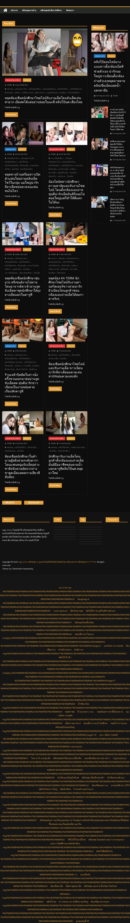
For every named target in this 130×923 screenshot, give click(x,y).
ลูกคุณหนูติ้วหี (82, 921)
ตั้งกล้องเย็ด (9, 93)
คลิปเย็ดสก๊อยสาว (11, 162)
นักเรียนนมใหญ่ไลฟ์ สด (68, 777)
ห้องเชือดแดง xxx (100, 785)
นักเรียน (7, 169)
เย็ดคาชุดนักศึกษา (25, 273)
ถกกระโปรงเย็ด (33, 265)
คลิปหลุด (10, 89)
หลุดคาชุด (70, 711)
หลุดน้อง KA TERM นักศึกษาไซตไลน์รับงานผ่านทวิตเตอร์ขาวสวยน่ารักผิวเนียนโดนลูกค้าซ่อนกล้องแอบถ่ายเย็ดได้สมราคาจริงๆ (65, 288)
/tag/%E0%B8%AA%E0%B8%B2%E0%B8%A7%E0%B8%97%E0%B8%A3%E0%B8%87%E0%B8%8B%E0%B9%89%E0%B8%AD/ (65, 890)
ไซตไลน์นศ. (61, 273)
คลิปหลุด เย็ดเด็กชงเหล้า (93, 777)
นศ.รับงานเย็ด (53, 358)
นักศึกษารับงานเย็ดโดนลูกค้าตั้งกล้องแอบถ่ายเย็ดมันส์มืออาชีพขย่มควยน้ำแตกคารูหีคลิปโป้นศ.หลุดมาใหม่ (66, 464)
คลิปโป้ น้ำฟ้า (65, 657)
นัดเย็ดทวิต (64, 269)
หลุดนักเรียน (17, 269)
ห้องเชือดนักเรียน (26, 169)
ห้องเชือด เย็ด (56, 886)
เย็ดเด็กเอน (33, 369)
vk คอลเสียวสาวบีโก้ (120, 785)
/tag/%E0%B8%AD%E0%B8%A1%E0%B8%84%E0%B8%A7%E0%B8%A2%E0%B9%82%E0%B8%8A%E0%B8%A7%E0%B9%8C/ (65, 653)
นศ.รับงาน (18, 366)
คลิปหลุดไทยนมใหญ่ (65, 727)
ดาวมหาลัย (79, 165)
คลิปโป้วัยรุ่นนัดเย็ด (11, 165)
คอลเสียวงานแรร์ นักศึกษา (95, 723)
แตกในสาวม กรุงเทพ (113, 645)
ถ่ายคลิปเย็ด (34, 165)
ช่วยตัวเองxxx (64, 649)
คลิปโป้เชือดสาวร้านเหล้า (14, 362)
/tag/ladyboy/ (120, 758)
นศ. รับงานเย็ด (63, 169)
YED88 (9, 85)
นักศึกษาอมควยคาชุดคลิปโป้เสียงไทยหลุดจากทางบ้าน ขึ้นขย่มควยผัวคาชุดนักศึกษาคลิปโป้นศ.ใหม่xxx (118, 148)
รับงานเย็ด (52, 172)
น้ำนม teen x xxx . (85, 711)
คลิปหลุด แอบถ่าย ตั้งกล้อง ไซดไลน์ (100, 886)
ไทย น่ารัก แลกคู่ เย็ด (40, 758)
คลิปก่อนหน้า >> (35, 502)
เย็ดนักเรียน (65, 789)
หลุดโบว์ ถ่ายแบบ (119, 723)
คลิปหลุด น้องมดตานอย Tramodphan (106, 839)
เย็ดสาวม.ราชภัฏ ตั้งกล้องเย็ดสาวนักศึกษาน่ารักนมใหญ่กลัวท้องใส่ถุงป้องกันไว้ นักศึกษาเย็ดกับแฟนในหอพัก (117, 208)
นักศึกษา (17, 93)
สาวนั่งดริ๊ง (27, 366)
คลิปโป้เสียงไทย (76, 89)
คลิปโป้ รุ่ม (51, 901)
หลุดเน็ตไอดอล (52, 93)
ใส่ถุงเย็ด (70, 176)
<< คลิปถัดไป (8, 502)
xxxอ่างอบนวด (60, 610)
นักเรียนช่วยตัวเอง (115, 777)
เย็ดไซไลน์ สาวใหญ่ (48, 789)
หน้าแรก (14, 10)
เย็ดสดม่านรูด (9, 369)
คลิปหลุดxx (65, 893)
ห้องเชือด (62, 93)
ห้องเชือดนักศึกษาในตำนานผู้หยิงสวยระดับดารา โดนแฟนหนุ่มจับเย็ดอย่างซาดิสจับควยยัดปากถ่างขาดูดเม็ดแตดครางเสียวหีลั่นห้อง (22, 466)
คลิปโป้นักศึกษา (63, 89)
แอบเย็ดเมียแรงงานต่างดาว (97, 758)
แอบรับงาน (61, 176)
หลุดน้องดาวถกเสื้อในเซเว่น (110, 711)
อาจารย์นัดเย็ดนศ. (11, 273)
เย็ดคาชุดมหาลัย (73, 886)
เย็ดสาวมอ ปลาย (73, 723)
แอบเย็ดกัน (85, 874)
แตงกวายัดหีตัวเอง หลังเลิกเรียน (65, 843)
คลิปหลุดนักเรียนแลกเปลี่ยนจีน (67, 758)
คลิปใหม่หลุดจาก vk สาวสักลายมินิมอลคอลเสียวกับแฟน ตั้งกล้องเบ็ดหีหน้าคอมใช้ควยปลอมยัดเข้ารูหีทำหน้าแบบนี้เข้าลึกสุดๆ (117, 177)
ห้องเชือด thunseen (100, 901)
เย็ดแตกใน (52, 176)
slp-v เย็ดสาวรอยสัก (108, 734)
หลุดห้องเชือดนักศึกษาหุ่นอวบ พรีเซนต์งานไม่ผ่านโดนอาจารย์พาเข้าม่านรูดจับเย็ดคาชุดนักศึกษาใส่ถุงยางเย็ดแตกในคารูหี (22, 286)
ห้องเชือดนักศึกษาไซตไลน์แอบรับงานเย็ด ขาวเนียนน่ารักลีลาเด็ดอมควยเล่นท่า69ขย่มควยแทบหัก (66, 370)
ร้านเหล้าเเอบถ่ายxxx (84, 789)
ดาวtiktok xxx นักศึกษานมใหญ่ (73, 901)
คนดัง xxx (78, 649)
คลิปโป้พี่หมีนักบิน (104, 851)
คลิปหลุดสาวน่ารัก (27, 158)
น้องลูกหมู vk (83, 599)
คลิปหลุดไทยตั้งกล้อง (84, 622)
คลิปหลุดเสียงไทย (49, 89)
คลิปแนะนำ (27, 80)
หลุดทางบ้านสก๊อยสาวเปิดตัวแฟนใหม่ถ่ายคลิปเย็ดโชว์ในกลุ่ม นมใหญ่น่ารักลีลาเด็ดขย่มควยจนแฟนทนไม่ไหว (22, 182)
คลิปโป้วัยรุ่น (23, 162)
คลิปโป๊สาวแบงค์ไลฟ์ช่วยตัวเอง (100, 610)
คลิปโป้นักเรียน (64, 447)
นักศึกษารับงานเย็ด (78, 447)
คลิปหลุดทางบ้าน (29, 10)
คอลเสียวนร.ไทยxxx (84, 634)
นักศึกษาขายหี (27, 93)
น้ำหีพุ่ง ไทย (83, 703)
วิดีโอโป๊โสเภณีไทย (77, 839)
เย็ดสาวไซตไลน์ (21, 369)
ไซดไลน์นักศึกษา (64, 451)
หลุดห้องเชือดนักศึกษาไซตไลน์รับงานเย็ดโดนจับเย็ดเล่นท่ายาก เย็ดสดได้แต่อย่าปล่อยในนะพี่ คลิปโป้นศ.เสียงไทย (43, 100)
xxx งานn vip (65, 587)
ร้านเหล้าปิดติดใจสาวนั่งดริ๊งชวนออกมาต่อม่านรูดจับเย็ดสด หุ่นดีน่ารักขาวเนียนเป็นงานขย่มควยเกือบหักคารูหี (22, 382)
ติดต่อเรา (70, 10)
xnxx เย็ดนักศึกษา (57, 158)
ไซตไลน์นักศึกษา (74, 93)
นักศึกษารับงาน (39, 93)
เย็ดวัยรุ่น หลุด (76, 610)
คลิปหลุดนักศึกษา (35, 89)
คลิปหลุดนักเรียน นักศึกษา (51, 10)
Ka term (54, 258)
